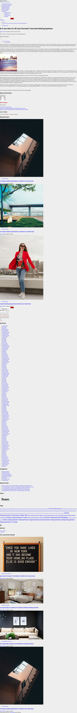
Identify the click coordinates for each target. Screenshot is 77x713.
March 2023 (4, 369)
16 (8, 314)
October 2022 (5, 375)
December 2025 (5, 332)
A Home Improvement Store (32, 508)
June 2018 (4, 437)
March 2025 (4, 343)
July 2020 (4, 406)
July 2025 (4, 338)
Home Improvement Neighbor (56, 517)
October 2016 (5, 462)
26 (3, 317)
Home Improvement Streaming (57, 520)
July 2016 (4, 466)
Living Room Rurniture (7, 4)
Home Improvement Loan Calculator (53, 515)
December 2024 (5, 345)
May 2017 (4, 453)
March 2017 (4, 456)
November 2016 (5, 461)
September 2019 (5, 419)
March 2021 (4, 398)
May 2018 (4, 439)
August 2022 (5, 376)
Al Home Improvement (55, 508)
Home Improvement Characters (47, 513)
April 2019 (4, 425)
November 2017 (5, 446)
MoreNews (12, 712)
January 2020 (5, 414)
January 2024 (5, 357)
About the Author (6, 41)
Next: (14, 109)
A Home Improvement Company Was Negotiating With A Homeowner (10, 508)
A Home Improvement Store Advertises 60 (42, 508)
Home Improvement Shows (13, 520)
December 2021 (5, 386)
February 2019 (5, 427)
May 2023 (4, 366)
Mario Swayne (3, 31)
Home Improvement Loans (17, 517)
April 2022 (4, 381)
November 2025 (5, 333)
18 (1, 316)
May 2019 (4, 424)
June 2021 (4, 394)
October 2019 (5, 417)
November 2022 (5, 374)
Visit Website (3, 107)
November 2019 (5, 416)
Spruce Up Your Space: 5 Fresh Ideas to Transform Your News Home (16, 485)
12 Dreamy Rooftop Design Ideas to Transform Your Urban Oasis (16, 181)
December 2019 (5, 415)
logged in (7, 114)
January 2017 (5, 458)
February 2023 (5, 370)
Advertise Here (8, 12)
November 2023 (5, 359)
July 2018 (4, 436)
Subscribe (2, 20)
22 (6, 316)
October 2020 (5, 404)
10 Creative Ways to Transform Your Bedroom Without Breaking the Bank (17, 487)
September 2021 (5, 390)
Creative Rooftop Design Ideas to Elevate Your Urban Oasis (15, 304)
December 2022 (5, 373)
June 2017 (4, 452)
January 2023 (5, 371)
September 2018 (5, 434)
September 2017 (5, 448)
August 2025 (5, 337)
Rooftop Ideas (5, 10)
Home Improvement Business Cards (30, 513)
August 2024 (5, 349)
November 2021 (5, 388)
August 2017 (5, 450)
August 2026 (5, 325)
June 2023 (4, 365)
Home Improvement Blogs (56, 511)
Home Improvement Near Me (36, 517)
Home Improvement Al (11, 511)
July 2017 (4, 451)
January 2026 (5, 330)
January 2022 (5, 385)
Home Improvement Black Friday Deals (46, 511)
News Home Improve (6, 5)
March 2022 (4, 383)
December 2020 (5, 401)
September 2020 (5, 405)
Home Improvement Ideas (35, 515)
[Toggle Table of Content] (1, 39)
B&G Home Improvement (65, 508)
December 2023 (5, 358)
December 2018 (5, 430)
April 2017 (4, 455)
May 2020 (4, 409)
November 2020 (5, 402)
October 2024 (5, 348)
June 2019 (4, 422)
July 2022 (4, 378)
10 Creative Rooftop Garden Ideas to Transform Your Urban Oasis (17, 231)
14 (5, 314)
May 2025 (4, 340)
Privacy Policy (7, 15)
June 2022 (4, 379)
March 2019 (4, 426)
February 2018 (5, 442)
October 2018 (5, 432)
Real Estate (4, 477)
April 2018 (4, 440)
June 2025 (4, 339)
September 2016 (5, 463)
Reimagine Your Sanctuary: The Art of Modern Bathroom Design (16, 490)
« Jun (1, 320)
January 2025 (5, 344)
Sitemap (6, 16)
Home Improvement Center (39, 513)
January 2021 (5, 400)
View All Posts (8, 107)
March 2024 (4, 354)
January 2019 (5, 429)
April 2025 (4, 342)
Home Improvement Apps (28, 511)
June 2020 (4, 407)
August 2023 (5, 363)
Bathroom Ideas (5, 9)
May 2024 (4, 352)
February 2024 (5, 355)
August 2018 (5, 435)
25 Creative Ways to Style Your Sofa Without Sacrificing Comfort (15, 488)
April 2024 (4, 353)
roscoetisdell (2, 530)
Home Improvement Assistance (36, 511)
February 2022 (5, 384)
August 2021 (5, 391)
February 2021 (5, 399)
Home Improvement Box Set (72, 511)
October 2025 (5, 334)
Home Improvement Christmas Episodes (58, 513)
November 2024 (5, 347)
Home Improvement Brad (3, 513)
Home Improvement (6, 474)
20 (4, 316)
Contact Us (7, 14)
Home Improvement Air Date (4, 511)
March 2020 (4, 411)
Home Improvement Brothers (11, 513)
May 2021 (4, 395)
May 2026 (4, 328)
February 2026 (5, 329)
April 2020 (4, 410)
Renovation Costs (6, 6)
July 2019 (4, 421)
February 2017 (5, 457)
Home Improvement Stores (34, 520)
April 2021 (4, 396)
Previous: (12, 108)
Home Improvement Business (20, 513)
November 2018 (5, 431)
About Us (4, 11)
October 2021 (5, 389)
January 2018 (5, 443)
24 (0, 317)
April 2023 (4, 368)
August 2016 (5, 465)
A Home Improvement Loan (24, 508)
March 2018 (4, 441)
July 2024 (4, 350)
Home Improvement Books (64, 511)
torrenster (2, 532)
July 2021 (4, 393)
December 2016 (5, 460)
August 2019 (5, 420)
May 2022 (4, 380)
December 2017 (5, 445)
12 (3, 314)
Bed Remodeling (5, 7)
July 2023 (4, 364)
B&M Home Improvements (73, 508)
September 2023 (5, 361)
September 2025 (5, 335)
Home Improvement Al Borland (19, 511)
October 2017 (5, 447)
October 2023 (5, 360)
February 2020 (5, 412)
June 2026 (4, 327)
